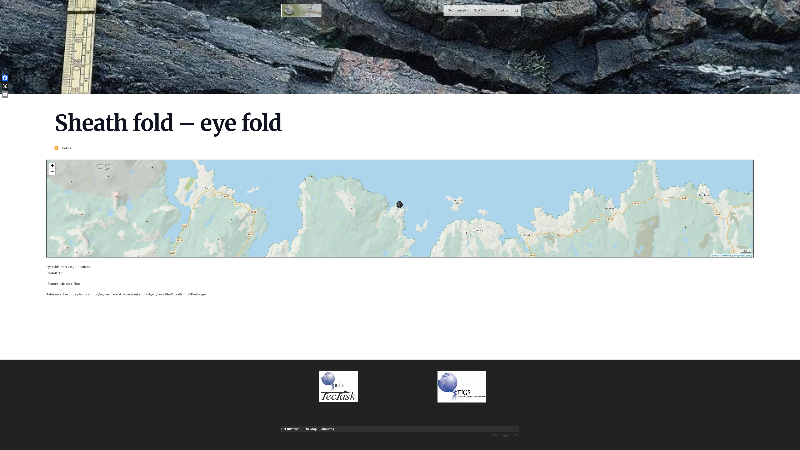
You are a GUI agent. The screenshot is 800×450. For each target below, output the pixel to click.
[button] (516, 10)
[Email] (5, 94)
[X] (5, 86)
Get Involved (290, 429)
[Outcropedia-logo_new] (301, 10)
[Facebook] (5, 78)
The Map (310, 429)
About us (327, 429)
